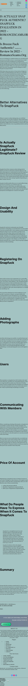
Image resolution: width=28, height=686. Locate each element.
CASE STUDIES (9, 650)
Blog (14, 604)
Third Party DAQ (7, 660)
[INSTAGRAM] (26, 1)
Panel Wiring (7, 655)
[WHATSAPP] (26, 3)
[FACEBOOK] (26, 5)
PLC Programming (8, 657)
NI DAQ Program (7, 658)
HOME (7, 641)
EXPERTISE (8, 644)
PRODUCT (8, 646)
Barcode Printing (8, 661)
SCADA (5, 663)
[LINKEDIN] (26, 7)
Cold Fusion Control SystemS (2, 683)
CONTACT (8, 651)
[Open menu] (1, 10)
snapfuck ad (18, 48)
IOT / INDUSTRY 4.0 (10, 647)
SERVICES (8, 649)
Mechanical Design (8, 664)
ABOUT (7, 643)
